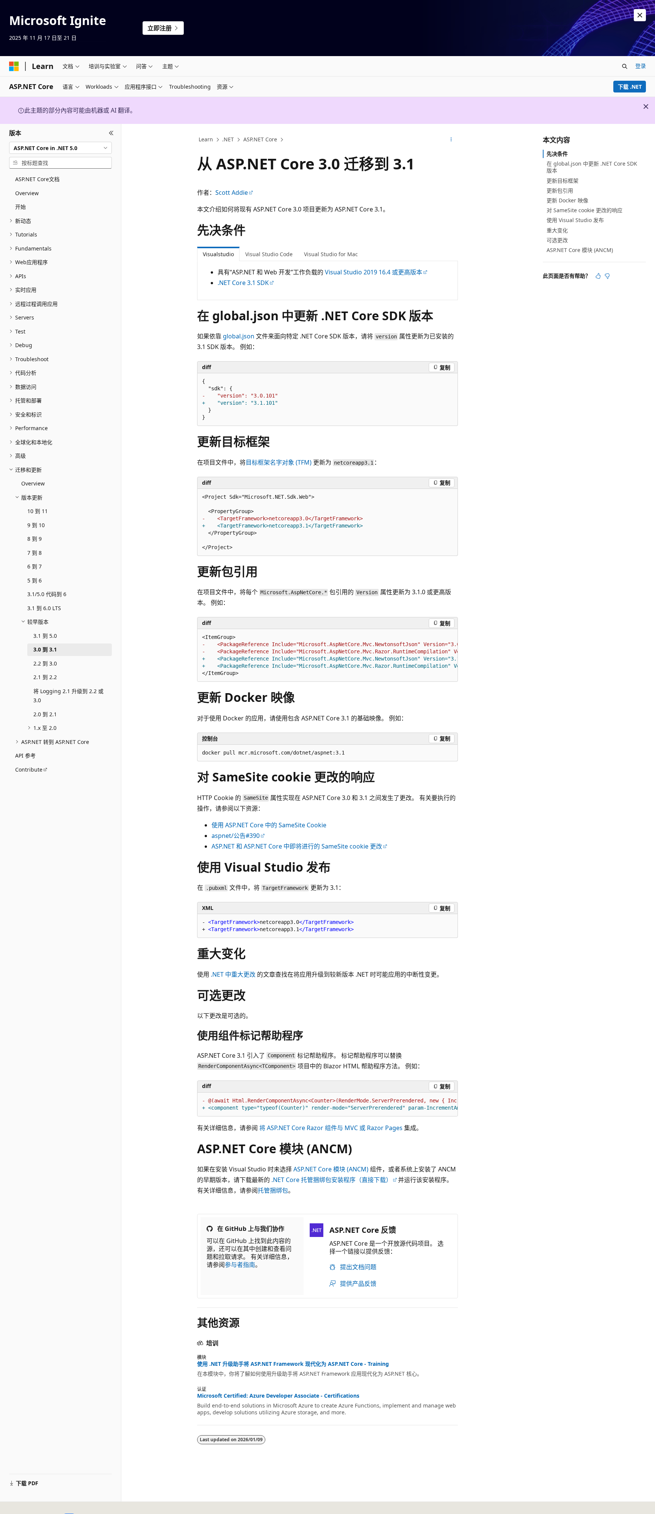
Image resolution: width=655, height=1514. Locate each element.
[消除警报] (640, 15)
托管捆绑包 (273, 1190)
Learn (206, 139)
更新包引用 (560, 190)
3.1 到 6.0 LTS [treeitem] (44, 608)
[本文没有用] (607, 275)
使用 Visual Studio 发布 (575, 220)
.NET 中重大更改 (233, 974)
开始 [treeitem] (20, 206)
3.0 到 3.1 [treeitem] (45, 649)
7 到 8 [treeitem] (34, 552)
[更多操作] (451, 140)
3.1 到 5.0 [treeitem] (45, 635)
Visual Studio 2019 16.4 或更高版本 (373, 272)
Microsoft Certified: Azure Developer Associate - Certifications (278, 1395)
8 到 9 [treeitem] (34, 538)
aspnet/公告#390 (236, 835)
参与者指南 (240, 1264)
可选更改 (557, 240)
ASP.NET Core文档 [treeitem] (37, 179)
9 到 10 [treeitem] (36, 525)
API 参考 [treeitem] (25, 755)
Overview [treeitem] (27, 193)
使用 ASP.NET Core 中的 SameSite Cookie (269, 825)
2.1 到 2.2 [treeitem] (45, 677)
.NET (228, 139)
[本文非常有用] (598, 275)
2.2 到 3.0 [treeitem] (45, 663)
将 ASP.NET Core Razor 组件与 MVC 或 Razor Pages (331, 1128)
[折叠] (111, 133)
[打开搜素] (624, 66)
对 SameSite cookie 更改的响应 (584, 210)
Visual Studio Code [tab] (269, 254)
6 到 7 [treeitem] (34, 566)
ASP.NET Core (260, 139)
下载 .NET (630, 86)
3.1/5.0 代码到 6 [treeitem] (46, 594)
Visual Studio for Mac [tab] (331, 254)
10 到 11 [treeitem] (37, 511)
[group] (327, 655)
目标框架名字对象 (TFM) (279, 462)
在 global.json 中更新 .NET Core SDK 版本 (592, 167)
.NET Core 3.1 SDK (243, 283)
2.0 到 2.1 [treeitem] (45, 714)
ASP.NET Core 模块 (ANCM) (330, 1169)
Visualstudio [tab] (218, 254)
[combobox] (60, 148)
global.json (238, 336)
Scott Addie (231, 192)
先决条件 (557, 153)
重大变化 (557, 230)
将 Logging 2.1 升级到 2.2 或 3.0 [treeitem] (68, 695)
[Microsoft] (14, 66)
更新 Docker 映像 (567, 200)
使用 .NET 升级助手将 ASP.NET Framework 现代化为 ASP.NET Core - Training (293, 1364)
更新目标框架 (562, 180)
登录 (640, 65)
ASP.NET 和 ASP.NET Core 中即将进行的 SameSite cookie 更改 (297, 846)
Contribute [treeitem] (28, 769)
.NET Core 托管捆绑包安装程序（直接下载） (331, 1180)
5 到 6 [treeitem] (34, 580)
